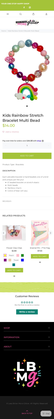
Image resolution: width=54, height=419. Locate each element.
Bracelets (20, 164)
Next (50, 233)
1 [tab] (27, 106)
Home (3, 31)
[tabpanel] (27, 70)
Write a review (27, 312)
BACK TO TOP (27, 413)
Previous (3, 233)
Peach (11, 255)
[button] (11, 132)
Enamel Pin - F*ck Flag (40, 248)
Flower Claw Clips (14, 248)
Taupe (16, 260)
